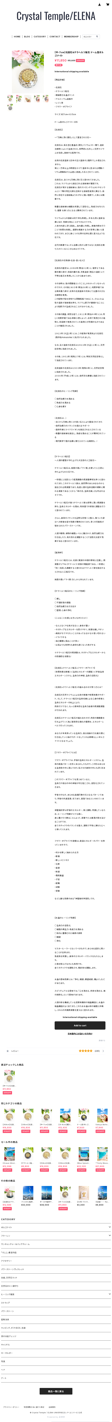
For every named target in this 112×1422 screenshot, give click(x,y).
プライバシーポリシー (11, 1407)
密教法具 (5, 1319)
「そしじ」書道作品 (9, 1252)
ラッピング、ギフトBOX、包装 (13, 1328)
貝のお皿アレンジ (8, 1336)
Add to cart (80, 1025)
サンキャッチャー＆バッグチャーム (15, 1244)
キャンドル (5, 1344)
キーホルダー (7, 1353)
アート (3, 1378)
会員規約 (52, 1407)
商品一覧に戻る (56, 1391)
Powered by (53, 1417)
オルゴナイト (6, 1227)
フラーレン (5, 1236)
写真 (3, 1361)
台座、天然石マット (9, 1277)
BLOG (27, 36)
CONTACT (55, 36)
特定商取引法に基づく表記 (34, 1407)
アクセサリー (6, 1261)
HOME (17, 36)
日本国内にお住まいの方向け (80, 1033)
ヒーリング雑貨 (7, 1294)
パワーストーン (7, 1311)
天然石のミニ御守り (9, 1286)
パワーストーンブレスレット (12, 1269)
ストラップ (5, 1303)
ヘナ (3, 1370)
